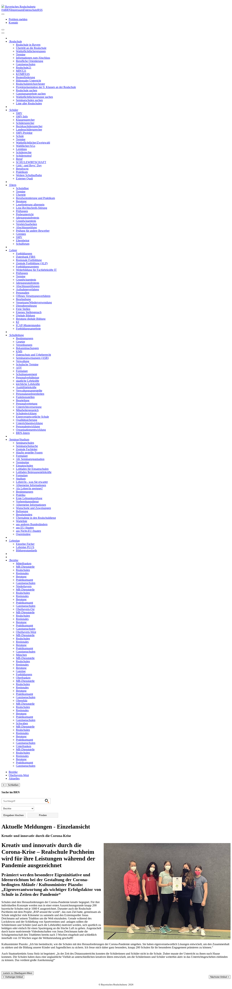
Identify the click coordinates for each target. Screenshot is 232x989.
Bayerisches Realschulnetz (20, 6)
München (21, 654)
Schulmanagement (26, 374)
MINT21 (21, 70)
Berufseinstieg (24, 514)
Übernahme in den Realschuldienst (36, 517)
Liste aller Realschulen (29, 103)
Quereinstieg (23, 534)
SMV (19, 113)
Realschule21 (23, 67)
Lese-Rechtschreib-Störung (31, 207)
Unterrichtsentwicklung (29, 423)
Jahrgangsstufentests (27, 217)
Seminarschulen (25, 442)
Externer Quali (24, 178)
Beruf (19, 158)
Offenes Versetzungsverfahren (33, 295)
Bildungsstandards (26, 550)
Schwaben (22, 723)
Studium (21, 478)
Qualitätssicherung (26, 419)
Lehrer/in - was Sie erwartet (32, 481)
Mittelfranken (23, 563)
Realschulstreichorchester (30, 83)
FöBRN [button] (6, 9)
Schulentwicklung (26, 413)
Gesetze (20, 341)
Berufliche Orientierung (29, 61)
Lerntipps (21, 149)
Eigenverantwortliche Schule (32, 416)
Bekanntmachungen (27, 348)
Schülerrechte (24, 152)
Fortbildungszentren (27, 266)
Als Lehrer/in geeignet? (29, 488)
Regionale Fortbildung (29, 260)
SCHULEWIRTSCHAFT (31, 162)
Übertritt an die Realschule (31, 47)
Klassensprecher (25, 119)
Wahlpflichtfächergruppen (31, 51)
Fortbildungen (24, 253)
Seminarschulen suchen (29, 100)
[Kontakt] (2, 14)
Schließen (13, 785)
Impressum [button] (17, 9)
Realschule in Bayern (28, 44)
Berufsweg (22, 168)
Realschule (15, 41)
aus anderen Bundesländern (31, 524)
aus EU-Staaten (25, 527)
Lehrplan (14, 540)
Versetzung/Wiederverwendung (34, 302)
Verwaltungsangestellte (29, 390)
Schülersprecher (25, 123)
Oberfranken (23, 677)
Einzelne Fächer (25, 543)
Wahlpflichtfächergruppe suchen (34, 96)
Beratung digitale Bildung (30, 318)
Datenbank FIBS (25, 256)
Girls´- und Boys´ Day (29, 165)
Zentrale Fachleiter (26, 449)
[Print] (2, 29)
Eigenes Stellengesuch (29, 312)
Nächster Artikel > (219, 977)
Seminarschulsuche (27, 446)
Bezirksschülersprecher (29, 126)
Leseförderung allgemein (30, 204)
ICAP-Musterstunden (28, 325)
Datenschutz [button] (30, 9)
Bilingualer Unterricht (28, 80)
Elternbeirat (22, 240)
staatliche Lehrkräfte (27, 380)
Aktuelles (14, 778)
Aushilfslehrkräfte (26, 387)
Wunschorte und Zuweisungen (33, 508)
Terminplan (22, 462)
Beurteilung (22, 400)
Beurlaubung (23, 299)
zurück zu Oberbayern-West (17, 973)
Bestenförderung (25, 77)
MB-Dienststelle (25, 566)
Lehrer (13, 250)
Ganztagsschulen (25, 64)
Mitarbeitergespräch (27, 410)
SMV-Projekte (24, 132)
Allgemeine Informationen (31, 485)
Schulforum (22, 243)
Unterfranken (23, 746)
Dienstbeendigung (26, 305)
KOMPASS (23, 74)
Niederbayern (24, 586)
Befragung (22, 511)
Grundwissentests (26, 220)
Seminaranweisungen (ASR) (32, 357)
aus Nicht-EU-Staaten (28, 530)
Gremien (21, 233)
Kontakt (13, 22)
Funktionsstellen (25, 397)
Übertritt (21, 194)
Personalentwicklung (28, 426)
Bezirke (13, 560)
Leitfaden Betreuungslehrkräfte (33, 472)
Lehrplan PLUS (25, 547)
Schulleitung (16, 335)
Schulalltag (22, 188)
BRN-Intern (23, 433)
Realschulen (23, 570)
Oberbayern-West (26, 632)
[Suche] (2, 33)
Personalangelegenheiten (30, 393)
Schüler (13, 109)
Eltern (12, 185)
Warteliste (21, 521)
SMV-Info (22, 116)
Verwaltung (22, 361)
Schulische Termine (27, 364)
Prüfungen (22, 211)
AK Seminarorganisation (30, 459)
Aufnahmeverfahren (27, 289)
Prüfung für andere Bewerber (32, 230)
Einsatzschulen (24, 465)
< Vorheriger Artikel (13, 977)
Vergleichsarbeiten (26, 224)
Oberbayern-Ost (25, 609)
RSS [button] (40, 9)
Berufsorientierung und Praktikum (35, 198)
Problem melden (18, 19)
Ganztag (21, 671)
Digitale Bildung (25, 315)
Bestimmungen (24, 338)
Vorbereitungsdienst (27, 501)
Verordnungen (24, 344)
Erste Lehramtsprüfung (29, 498)
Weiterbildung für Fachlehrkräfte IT (36, 269)
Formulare (22, 371)
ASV (19, 367)
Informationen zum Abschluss (33, 57)
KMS (19, 351)
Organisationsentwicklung (31, 429)
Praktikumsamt (24, 579)
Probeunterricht (25, 214)
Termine (20, 54)
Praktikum (22, 171)
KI (17, 322)
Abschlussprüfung (26, 227)
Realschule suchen (26, 90)
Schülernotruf (24, 155)
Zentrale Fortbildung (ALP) (32, 263)
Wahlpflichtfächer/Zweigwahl (33, 142)
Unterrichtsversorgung (29, 406)
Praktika (20, 494)
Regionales (22, 573)
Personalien (22, 292)
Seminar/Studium (19, 439)
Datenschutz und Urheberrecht (33, 354)
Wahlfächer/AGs (25, 145)
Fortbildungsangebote (28, 328)
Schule (20, 136)
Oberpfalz (21, 700)
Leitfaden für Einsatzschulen (32, 468)
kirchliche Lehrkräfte (28, 384)
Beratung (21, 201)
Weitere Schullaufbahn (29, 175)
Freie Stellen (23, 309)
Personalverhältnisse (27, 377)
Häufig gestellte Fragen (29, 452)
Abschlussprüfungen (28, 286)
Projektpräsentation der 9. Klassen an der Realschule (46, 87)
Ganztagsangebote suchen (31, 93)
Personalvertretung (26, 403)
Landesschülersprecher (29, 129)
